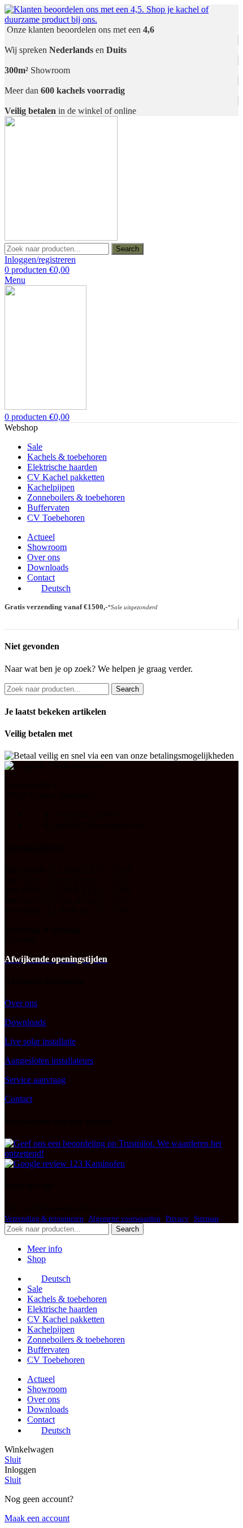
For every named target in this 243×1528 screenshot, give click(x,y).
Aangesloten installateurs (49, 1060)
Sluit (13, 1459)
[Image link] (121, 1153)
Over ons (21, 1003)
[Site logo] (61, 237)
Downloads (25, 1022)
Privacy (177, 1218)
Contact (18, 1099)
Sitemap (206, 1218)
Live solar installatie (40, 1041)
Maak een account (37, 1518)
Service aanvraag (35, 1079)
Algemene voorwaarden (124, 1218)
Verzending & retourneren (44, 1218)
